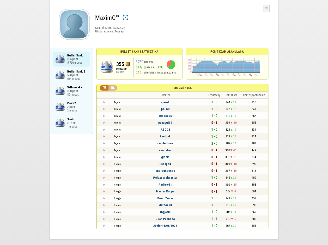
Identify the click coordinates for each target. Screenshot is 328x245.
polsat (165, 109)
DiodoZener (165, 198)
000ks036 (165, 116)
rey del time (165, 143)
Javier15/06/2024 (165, 225)
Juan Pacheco (165, 219)
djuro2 (165, 102)
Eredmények (182, 88)
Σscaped (165, 164)
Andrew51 (165, 184)
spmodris (165, 150)
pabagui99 (165, 122)
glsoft (165, 157)
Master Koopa (165, 191)
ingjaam (165, 212)
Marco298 (165, 205)
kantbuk (165, 136)
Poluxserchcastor (165, 177)
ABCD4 (165, 129)
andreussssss (165, 170)
